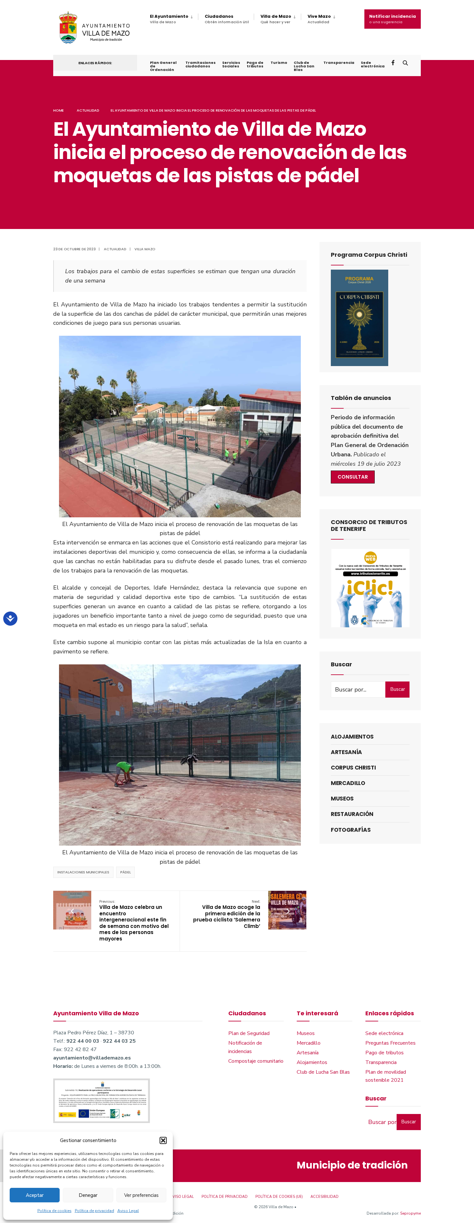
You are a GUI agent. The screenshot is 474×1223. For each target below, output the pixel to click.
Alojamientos (352, 737)
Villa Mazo (144, 249)
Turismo (279, 62)
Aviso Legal (128, 1210)
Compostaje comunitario (255, 1061)
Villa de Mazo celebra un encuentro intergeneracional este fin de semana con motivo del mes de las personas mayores (134, 920)
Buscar (397, 689)
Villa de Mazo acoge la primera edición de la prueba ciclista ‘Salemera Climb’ (226, 914)
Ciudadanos (227, 19)
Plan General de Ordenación (163, 66)
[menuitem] (174, 19)
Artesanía (346, 752)
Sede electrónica (373, 64)
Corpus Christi (353, 767)
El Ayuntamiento (169, 19)
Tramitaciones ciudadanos (200, 64)
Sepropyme (410, 1213)
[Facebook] (394, 62)
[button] (163, 1140)
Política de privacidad (94, 1210)
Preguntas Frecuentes (390, 1043)
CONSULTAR (353, 476)
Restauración (352, 814)
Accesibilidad (325, 1196)
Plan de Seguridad (249, 1033)
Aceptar (35, 1195)
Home (58, 110)
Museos (342, 798)
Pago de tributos (255, 64)
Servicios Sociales (231, 64)
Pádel (125, 872)
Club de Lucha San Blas (304, 66)
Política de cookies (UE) (279, 1196)
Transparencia (338, 62)
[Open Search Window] (405, 62)
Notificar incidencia (392, 19)
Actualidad (88, 110)
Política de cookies (54, 1210)
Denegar (88, 1195)
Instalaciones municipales (83, 872)
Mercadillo (348, 783)
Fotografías (350, 830)
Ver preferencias (141, 1195)
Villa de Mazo (276, 19)
